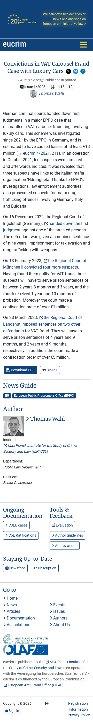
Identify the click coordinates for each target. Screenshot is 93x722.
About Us (61, 624)
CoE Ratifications (22, 535)
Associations (18, 624)
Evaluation (64, 525)
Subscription (45, 568)
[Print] (46, 703)
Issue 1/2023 (34, 87)
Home (12, 598)
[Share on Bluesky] (75, 71)
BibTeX (52, 370)
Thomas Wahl (50, 93)
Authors (59, 618)
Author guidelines (68, 535)
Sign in (13, 711)
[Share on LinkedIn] (83, 71)
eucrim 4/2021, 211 (41, 153)
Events (58, 604)
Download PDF (22, 370)
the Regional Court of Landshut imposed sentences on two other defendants (42, 324)
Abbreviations (65, 546)
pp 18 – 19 (64, 87)
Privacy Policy (79, 715)
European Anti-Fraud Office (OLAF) (36, 685)
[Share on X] (68, 71)
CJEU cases (17, 525)
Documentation (20, 618)
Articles (13, 611)
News (11, 604)
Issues (58, 611)
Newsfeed (17, 568)
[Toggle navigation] (83, 44)
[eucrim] (14, 45)
